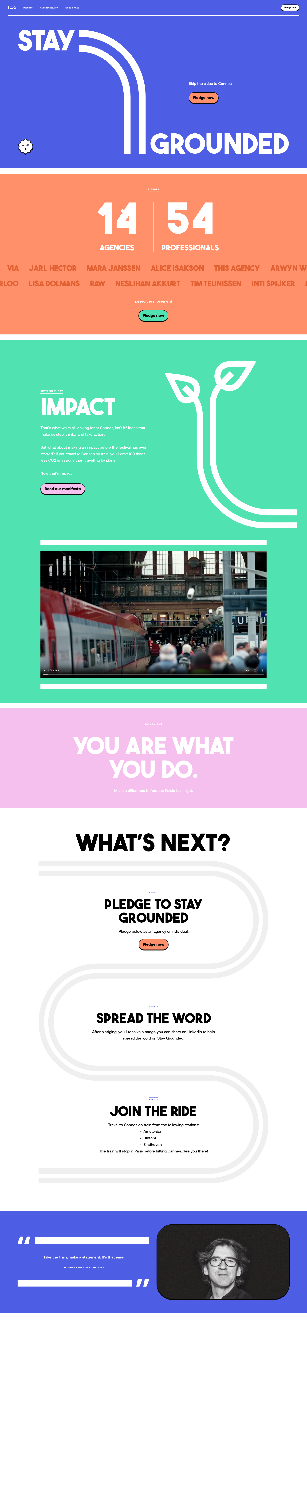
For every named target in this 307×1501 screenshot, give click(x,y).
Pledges (28, 7)
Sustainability (49, 7)
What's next (72, 7)
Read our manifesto (63, 488)
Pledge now (290, 7)
